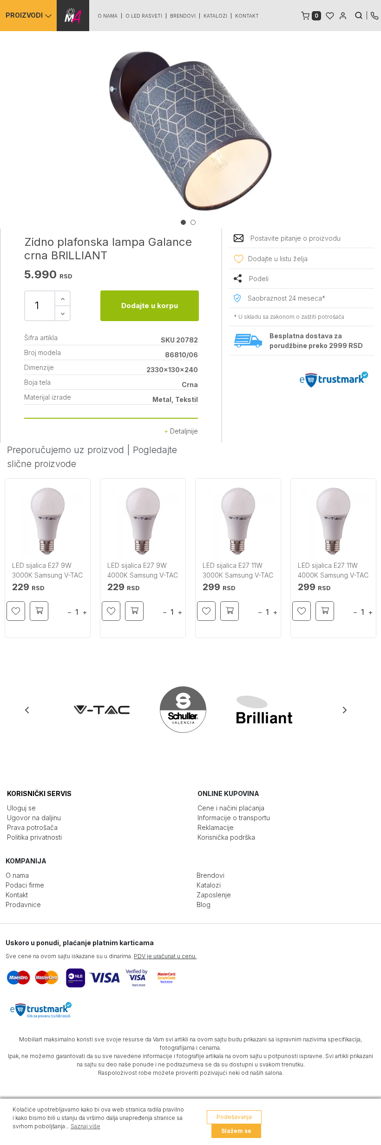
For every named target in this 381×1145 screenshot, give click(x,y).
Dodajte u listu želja (278, 259)
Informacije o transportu (233, 818)
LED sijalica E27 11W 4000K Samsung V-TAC (333, 570)
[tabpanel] (190, 131)
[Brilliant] (272, 709)
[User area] (343, 15)
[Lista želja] (330, 15)
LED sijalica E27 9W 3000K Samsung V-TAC (47, 570)
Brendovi (183, 16)
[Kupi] (39, 611)
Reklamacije (215, 827)
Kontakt (247, 16)
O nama (108, 16)
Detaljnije (183, 431)
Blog (203, 904)
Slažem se (236, 1130)
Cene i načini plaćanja (230, 808)
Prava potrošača (32, 827)
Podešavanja (234, 1116)
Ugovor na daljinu (34, 818)
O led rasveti (143, 16)
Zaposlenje (214, 895)
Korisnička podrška (226, 837)
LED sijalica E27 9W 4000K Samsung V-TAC (142, 570)
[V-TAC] (110, 709)
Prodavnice (23, 904)
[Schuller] (191, 709)
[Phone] (374, 15)
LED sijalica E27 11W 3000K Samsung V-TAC (238, 570)
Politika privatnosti (34, 837)
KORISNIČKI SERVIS (39, 793)
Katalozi (215, 16)
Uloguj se (21, 808)
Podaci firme (25, 885)
